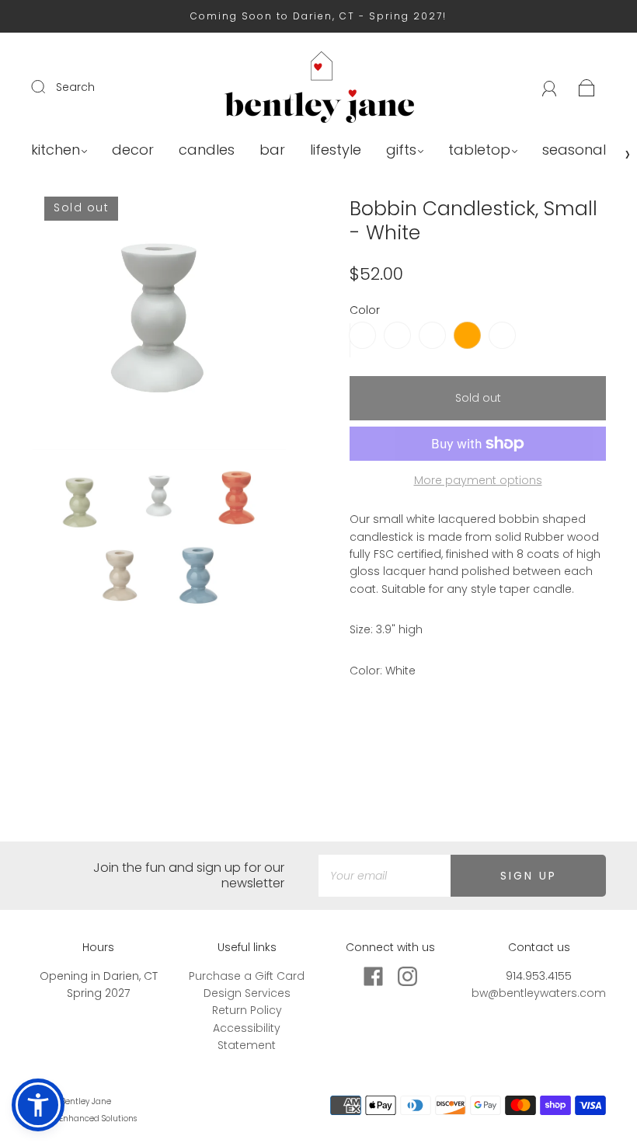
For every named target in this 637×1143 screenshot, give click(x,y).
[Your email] (384, 876)
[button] (58, 326)
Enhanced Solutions (98, 1118)
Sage (397, 335)
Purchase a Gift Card (247, 976)
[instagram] (408, 977)
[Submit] (48, 86)
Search (75, 87)
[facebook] (374, 977)
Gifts (401, 150)
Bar (272, 150)
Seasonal (574, 150)
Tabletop (479, 150)
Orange (467, 335)
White (362, 335)
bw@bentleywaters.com (539, 993)
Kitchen (55, 150)
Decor (133, 150)
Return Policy (247, 1010)
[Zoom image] (159, 326)
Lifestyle (335, 150)
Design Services (247, 993)
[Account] (549, 87)
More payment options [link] (478, 480)
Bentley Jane (86, 1101)
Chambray (432, 335)
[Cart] (587, 87)
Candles (207, 150)
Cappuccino (502, 335)
